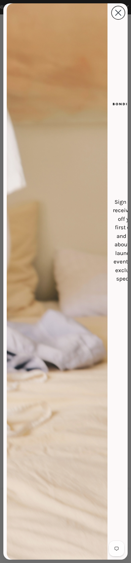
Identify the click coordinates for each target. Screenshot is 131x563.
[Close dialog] (118, 12)
